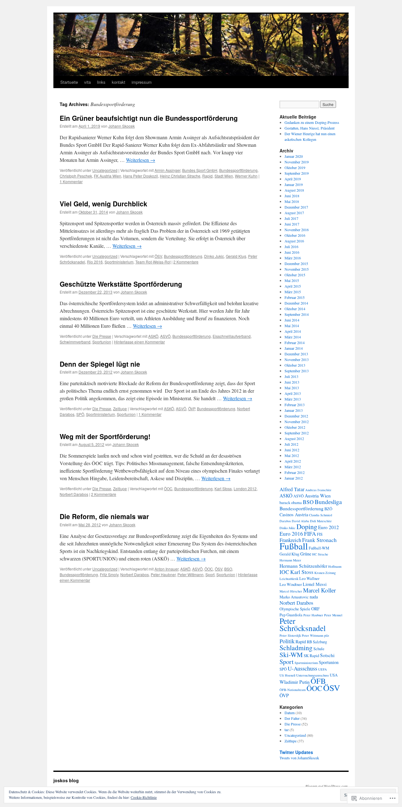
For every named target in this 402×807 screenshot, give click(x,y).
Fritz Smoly (109, 574)
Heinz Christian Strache (180, 175)
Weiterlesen (140, 160)
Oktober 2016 (295, 235)
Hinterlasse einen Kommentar (139, 341)
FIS (320, 534)
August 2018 (294, 190)
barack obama (291, 502)
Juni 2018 (292, 195)
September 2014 (297, 314)
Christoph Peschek (76, 175)
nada (314, 597)
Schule (318, 648)
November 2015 (297, 269)
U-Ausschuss (302, 668)
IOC (284, 572)
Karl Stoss (223, 488)
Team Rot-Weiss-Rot (153, 261)
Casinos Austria (294, 515)
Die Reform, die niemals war (104, 516)
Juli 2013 (291, 376)
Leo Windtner (291, 584)
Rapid (207, 175)
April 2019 (293, 178)
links (101, 82)
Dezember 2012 (296, 415)
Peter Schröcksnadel (303, 624)
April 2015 (293, 286)
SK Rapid (311, 655)
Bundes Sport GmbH (199, 170)
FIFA (310, 533)
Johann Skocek (121, 126)
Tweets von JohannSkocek (299, 757)
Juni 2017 (292, 223)
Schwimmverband (75, 341)
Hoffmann (334, 566)
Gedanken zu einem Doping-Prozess (312, 122)
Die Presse (101, 336)
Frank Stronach (319, 540)
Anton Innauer (166, 568)
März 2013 (293, 398)
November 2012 (297, 421)
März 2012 (293, 466)
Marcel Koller (319, 590)
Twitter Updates (296, 752)
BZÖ (328, 509)
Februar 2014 (295, 342)
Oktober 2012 (295, 427)
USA (334, 675)
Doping (306, 526)
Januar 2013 (294, 410)
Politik (287, 641)
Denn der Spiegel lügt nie (100, 364)
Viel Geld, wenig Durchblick (103, 203)
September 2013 (297, 370)
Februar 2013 (295, 404)
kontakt (118, 82)
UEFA (322, 669)
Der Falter (292, 718)
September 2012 (297, 432)
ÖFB (318, 681)
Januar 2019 (294, 184)
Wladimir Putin (295, 682)
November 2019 (297, 161)
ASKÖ (153, 336)
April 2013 (293, 393)
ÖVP (191, 408)
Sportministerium (119, 261)
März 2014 (293, 336)
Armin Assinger (167, 170)
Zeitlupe (120, 408)
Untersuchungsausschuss (312, 675)
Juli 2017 (291, 218)
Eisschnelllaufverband (232, 336)
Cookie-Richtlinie (144, 797)
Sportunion (101, 341)
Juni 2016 (292, 252)
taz (287, 729)
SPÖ (80, 414)
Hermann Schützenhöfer (303, 566)
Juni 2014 (292, 319)
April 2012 (293, 461)
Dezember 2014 (296, 302)
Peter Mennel (333, 615)
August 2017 (294, 212)
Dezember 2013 (296, 353)
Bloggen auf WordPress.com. (327, 785)
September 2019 (297, 173)
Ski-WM (291, 654)
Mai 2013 (292, 387)
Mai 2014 (292, 325)
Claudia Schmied (320, 515)
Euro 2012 (328, 527)
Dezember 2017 (296, 207)
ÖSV (158, 256)
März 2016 (293, 257)
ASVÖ (165, 336)
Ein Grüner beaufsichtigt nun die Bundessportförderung (149, 118)
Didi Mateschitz (321, 521)
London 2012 (245, 488)
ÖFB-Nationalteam (293, 690)
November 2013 (297, 359)
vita (87, 82)
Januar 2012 (294, 477)
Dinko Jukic (214, 256)
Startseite (69, 82)
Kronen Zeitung (325, 573)
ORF (315, 609)
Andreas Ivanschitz (318, 490)
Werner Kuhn (246, 175)
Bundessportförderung (238, 170)
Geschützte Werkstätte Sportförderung (121, 284)
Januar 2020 (294, 156)
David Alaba (300, 521)
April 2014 (293, 331)
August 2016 (294, 240)
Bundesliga (328, 502)
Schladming (296, 647)
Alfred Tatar (292, 489)
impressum (142, 82)
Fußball (294, 546)
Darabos (285, 521)
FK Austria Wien (107, 175)
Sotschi (327, 655)
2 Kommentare (185, 261)
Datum (290, 712)
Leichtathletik (289, 578)
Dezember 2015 (296, 263)
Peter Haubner (163, 574)
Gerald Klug (236, 256)
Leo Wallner (309, 578)
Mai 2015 (292, 280)
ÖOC (168, 488)
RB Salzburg (317, 642)
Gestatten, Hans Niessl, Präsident (309, 127)
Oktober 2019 (295, 167)
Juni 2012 (292, 449)
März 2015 (293, 291)
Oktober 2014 (295, 308)
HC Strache (320, 554)
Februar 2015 (295, 297)
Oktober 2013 (295, 365)
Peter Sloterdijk (290, 635)
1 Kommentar (71, 181)
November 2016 (297, 229)
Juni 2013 (292, 382)
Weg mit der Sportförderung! (105, 436)
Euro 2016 (291, 533)
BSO (228, 568)
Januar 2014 (294, 348)
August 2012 (294, 438)
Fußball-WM (319, 548)
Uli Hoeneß (287, 675)
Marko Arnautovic (294, 597)
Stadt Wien (224, 175)
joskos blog (66, 780)
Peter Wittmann (190, 574)
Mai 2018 (292, 201)
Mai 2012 (292, 455)
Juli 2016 (291, 246)
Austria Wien (318, 495)
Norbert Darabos (74, 494)
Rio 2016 (95, 261)
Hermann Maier (290, 560)
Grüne (305, 554)
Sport (210, 574)
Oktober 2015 (295, 274)
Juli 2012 (291, 444)
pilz (326, 635)
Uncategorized (104, 170)
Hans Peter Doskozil (140, 175)
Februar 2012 (295, 472)
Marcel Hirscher (291, 591)
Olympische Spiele (295, 609)
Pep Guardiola (291, 615)
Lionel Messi (315, 584)
